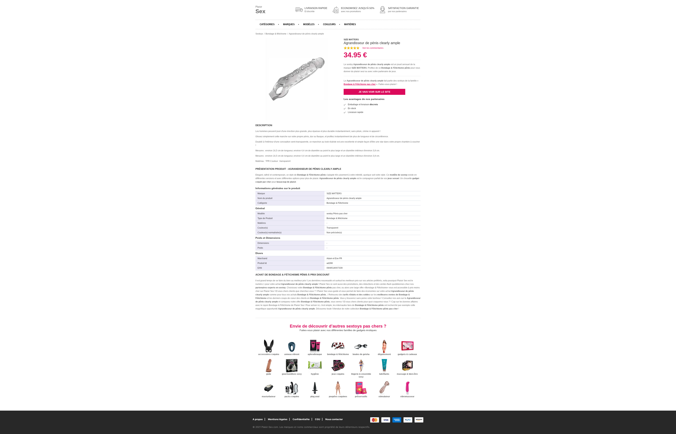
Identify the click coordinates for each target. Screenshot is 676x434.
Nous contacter (334, 419)
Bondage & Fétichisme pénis (395, 68)
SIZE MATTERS (359, 68)
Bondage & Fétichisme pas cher (360, 84)
